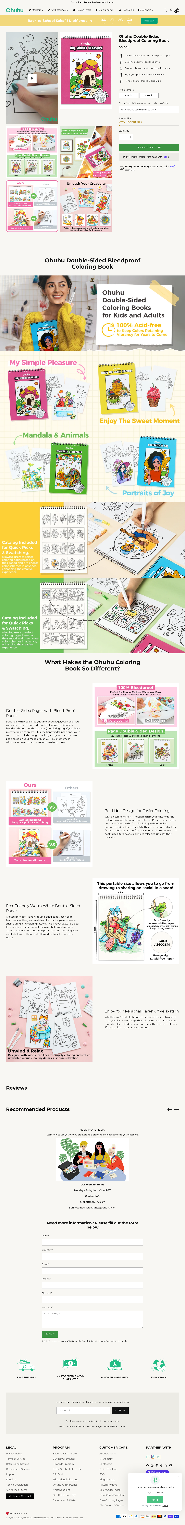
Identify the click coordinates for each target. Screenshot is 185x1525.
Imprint (10, 1474)
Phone (46, 1278)
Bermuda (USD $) (17, 1513)
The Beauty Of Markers (112, 1505)
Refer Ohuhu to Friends (67, 1469)
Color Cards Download (112, 1495)
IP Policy (11, 1479)
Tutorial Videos (108, 1484)
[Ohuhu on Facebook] (148, 1466)
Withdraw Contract (20, 1496)
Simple (129, 95)
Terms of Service (113, 1341)
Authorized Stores (16, 1490)
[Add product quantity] (130, 137)
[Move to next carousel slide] (176, 1109)
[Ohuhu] (14, 10)
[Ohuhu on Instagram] (152, 1466)
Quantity (124, 131)
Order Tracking (108, 1469)
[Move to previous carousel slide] (169, 1109)
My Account (106, 1458)
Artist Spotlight (61, 1490)
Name (46, 1235)
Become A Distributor (65, 1453)
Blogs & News (107, 1479)
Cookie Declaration (17, 1484)
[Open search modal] (165, 10)
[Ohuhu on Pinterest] (157, 1466)
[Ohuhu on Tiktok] (161, 1466)
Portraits (149, 95)
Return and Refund (17, 1464)
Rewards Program (63, 1464)
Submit (50, 1334)
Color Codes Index (110, 1490)
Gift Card (58, 1474)
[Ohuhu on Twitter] (166, 1466)
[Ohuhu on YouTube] (171, 1466)
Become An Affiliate (64, 1500)
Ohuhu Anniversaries (65, 1484)
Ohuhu (26, 1518)
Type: (126, 90)
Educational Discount (65, 1479)
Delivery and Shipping (19, 1469)
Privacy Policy (95, 1341)
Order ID (47, 1293)
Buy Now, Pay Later (64, 1458)
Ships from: (143, 103)
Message (47, 1307)
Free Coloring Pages (111, 1500)
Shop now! (149, 21)
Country (47, 1250)
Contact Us (105, 1464)
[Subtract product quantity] (121, 137)
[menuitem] (36, 10)
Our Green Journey (64, 1495)
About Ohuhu (107, 1453)
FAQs (102, 1474)
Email (45, 1264)
